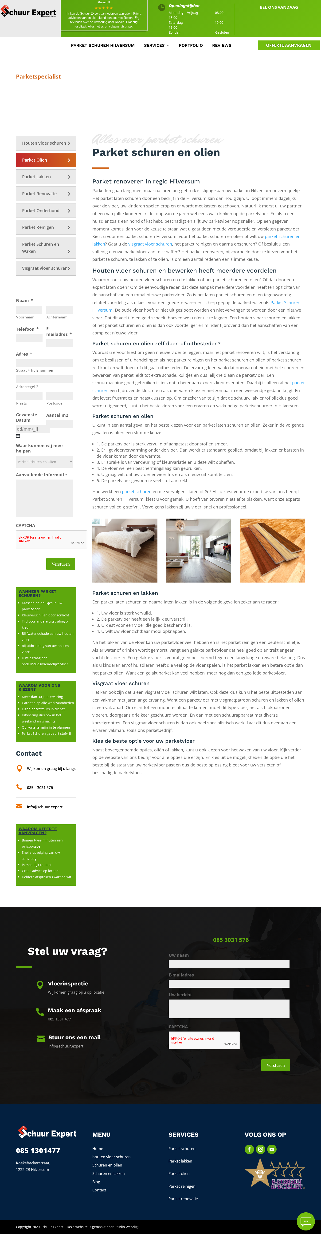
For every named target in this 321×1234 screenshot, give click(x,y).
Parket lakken (180, 1161)
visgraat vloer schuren (150, 244)
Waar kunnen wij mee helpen (39, 448)
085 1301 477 (285, 17)
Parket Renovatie (39, 193)
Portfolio (191, 46)
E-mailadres (59, 331)
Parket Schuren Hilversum (103, 46)
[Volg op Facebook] (249, 1149)
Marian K (104, 2)
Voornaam (25, 317)
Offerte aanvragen (289, 45)
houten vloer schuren (111, 1156)
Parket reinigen (182, 1186)
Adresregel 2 (27, 386)
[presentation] (51, 539)
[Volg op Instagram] (260, 1149)
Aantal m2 (57, 415)
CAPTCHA (25, 525)
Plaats (21, 403)
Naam (24, 300)
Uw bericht (180, 994)
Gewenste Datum (26, 417)
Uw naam (179, 955)
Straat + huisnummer (35, 370)
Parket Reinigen (38, 227)
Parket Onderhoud (40, 210)
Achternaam (57, 317)
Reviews (221, 46)
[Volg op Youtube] (272, 1149)
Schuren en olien (107, 1165)
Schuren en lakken (108, 1173)
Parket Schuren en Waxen (40, 247)
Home (97, 1148)
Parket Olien (34, 160)
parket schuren (137, 491)
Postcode (55, 403)
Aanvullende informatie (41, 474)
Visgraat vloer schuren (44, 268)
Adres (24, 354)
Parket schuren (182, 1148)
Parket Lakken (36, 176)
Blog (96, 1181)
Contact (99, 1190)
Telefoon (27, 329)
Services (154, 46)
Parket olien (179, 1173)
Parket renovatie (183, 1198)
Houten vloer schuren (44, 143)
